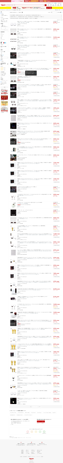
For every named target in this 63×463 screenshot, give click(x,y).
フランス (2, 35)
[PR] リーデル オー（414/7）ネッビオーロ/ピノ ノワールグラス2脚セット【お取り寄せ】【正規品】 (33, 21)
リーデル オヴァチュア (21, 412)
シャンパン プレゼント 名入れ (47, 412)
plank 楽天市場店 (20, 387)
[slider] (0, 26)
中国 (1, 38)
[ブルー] (4, 42)
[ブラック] (1, 42)
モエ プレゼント (39, 412)
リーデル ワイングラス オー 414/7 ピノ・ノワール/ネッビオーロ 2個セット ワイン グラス (31, 52)
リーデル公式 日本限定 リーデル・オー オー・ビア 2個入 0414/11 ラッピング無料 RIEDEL (31, 225)
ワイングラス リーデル (13, 412)
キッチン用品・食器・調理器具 (13, 437)
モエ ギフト (54, 412)
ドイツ (1, 33)
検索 (4, 29)
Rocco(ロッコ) (20, 112)
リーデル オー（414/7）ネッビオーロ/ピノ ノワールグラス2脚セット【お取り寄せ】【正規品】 (32, 390)
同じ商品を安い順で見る (56, 57)
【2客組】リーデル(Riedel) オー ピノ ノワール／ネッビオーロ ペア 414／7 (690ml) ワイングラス (32, 296)
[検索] (45, 5)
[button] (60, 3)
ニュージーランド (3, 39)
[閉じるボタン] (61, 15)
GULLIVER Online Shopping (21, 74)
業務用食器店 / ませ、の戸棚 (21, 66)
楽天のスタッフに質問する (41, 421)
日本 (1, 37)
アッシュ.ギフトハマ (20, 293)
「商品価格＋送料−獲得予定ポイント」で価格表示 (15, 12)
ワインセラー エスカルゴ (21, 49)
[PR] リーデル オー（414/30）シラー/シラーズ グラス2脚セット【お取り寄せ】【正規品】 (31, 45)
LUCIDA (19, 144)
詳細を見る (36, 18)
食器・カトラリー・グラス (21, 437)
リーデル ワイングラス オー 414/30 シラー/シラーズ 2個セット (27, 186)
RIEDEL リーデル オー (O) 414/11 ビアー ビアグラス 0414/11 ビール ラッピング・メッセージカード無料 (33, 367)
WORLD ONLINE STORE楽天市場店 (22, 254)
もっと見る (12, 424)
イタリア (2, 36)
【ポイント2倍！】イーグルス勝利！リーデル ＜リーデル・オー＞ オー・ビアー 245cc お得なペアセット (33, 359)
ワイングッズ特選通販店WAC (21, 134)
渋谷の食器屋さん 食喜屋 (21, 82)
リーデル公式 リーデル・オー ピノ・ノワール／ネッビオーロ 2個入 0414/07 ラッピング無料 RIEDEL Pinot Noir (34, 217)
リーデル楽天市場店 (20, 152)
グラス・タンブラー (28, 437)
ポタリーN (19, 213)
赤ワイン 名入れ (27, 412)
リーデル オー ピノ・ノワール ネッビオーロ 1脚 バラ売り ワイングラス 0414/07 (29, 202)
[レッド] (3, 42)
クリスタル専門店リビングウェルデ (22, 105)
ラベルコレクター (33, 412)
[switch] (22, 12)
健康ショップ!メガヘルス (21, 364)
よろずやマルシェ (20, 57)
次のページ (40, 406)
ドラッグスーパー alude (21, 96)
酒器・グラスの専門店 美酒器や (22, 348)
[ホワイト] (2, 42)
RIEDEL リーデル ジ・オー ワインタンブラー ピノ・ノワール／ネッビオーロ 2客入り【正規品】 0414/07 (33, 131)
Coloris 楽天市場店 (20, 380)
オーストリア (2, 34)
